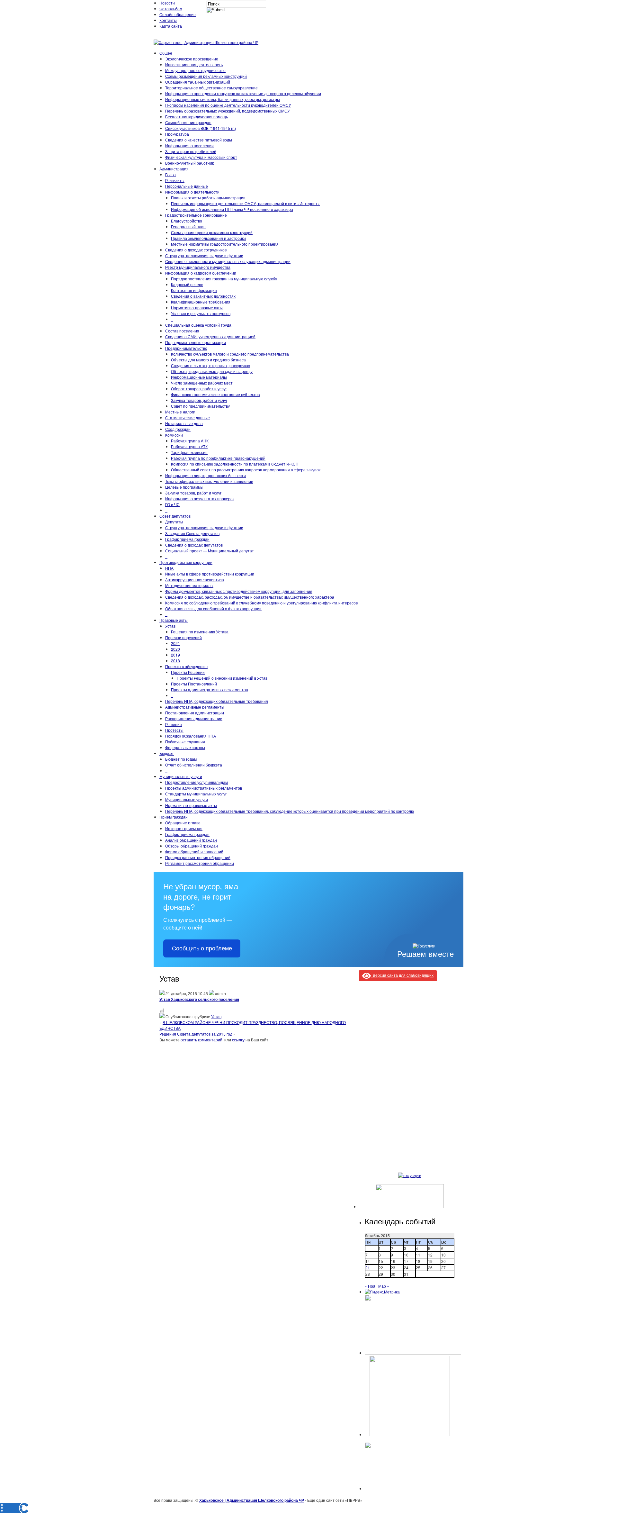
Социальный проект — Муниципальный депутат (209, 550)
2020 (175, 649)
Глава (170, 174)
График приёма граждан (187, 539)
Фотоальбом (170, 8)
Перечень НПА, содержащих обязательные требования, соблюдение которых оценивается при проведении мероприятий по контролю (289, 811)
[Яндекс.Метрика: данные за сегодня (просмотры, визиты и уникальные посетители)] (382, 1292)
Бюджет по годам (181, 759)
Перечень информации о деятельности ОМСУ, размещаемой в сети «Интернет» (245, 203)
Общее (165, 53)
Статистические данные (187, 417)
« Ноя (370, 1286)
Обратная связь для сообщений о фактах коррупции (213, 608)
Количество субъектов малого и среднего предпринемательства (230, 354)
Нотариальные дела (184, 423)
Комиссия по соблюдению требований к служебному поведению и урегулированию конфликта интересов (261, 602)
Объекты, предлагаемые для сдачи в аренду (212, 371)
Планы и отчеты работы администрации (208, 197)
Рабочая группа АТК (189, 446)
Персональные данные (186, 186)
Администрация (174, 168)
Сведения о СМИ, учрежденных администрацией (210, 336)
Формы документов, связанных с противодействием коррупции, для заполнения (238, 591)
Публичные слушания (185, 741)
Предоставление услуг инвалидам (196, 782)
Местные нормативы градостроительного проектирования (225, 244)
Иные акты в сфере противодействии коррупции (209, 573)
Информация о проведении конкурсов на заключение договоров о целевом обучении (243, 93)
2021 (175, 643)
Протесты (174, 730)
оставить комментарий (201, 1039)
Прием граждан (173, 817)
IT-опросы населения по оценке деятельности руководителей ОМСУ (228, 105)
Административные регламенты (194, 707)
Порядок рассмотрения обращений (197, 857)
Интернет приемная (183, 828)
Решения (173, 724)
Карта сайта (170, 26)
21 (367, 1267)
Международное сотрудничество (195, 70)
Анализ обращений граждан (191, 840)
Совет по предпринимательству (200, 406)
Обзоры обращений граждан (191, 845)
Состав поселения (182, 330)
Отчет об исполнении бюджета (193, 764)
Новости (167, 2)
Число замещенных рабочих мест (202, 382)
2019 (175, 654)
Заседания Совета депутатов (192, 533)
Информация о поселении (189, 145)
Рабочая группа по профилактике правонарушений (218, 458)
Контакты (168, 20)
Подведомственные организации (195, 342)
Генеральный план (188, 226)
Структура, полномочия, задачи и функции (204, 255)
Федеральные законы (185, 747)
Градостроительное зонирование (196, 215)
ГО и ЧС (172, 504)
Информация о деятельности (192, 192)
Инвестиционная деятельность (194, 64)
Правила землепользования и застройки (208, 238)
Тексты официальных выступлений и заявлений (209, 481)
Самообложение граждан (188, 122)
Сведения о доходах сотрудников (196, 249)
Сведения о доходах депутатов (194, 545)
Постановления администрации (194, 712)
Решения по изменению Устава (199, 631)
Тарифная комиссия (189, 452)
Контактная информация (194, 290)
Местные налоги (180, 411)
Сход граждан (178, 429)
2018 (175, 660)
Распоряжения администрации (193, 718)
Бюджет (166, 753)
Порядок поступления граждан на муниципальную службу (224, 278)
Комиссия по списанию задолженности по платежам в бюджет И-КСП (235, 464)
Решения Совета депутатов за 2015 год (195, 1034)
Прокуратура (177, 134)
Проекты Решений (188, 672)
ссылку (238, 1039)
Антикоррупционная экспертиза (194, 579)
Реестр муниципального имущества (197, 267)
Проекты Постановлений (194, 683)
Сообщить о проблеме (202, 948)
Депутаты (174, 521)
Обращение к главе (183, 822)
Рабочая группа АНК (190, 440)
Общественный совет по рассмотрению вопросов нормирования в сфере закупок (245, 469)
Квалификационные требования (200, 301)
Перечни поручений (183, 637)
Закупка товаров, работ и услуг (199, 400)
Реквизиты (174, 180)
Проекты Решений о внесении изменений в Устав (222, 678)
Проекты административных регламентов (209, 689)
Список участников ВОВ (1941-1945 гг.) (200, 128)
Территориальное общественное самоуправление (211, 87)
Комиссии (174, 435)
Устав (170, 626)
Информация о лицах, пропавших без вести (205, 475)
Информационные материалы (199, 377)
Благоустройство (186, 220)
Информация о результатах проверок (199, 498)
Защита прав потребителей (190, 151)
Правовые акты (173, 620)
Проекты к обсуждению (186, 666)
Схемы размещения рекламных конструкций (206, 76)
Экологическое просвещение (191, 58)
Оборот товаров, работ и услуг (199, 388)
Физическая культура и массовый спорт (201, 157)
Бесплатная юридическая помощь (196, 116)
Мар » (383, 1286)
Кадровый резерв (187, 284)
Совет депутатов (175, 516)
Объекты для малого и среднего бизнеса (208, 359)
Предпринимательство (186, 348)
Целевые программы (184, 487)
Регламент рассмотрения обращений (199, 863)
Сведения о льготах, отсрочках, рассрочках (210, 365)
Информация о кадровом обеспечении (200, 273)
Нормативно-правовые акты (197, 307)
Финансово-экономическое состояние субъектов (215, 394)
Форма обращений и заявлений (194, 851)
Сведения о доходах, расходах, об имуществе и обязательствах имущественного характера (249, 597)
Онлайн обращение (177, 14)
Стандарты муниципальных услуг (196, 793)
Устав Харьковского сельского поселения (199, 999)
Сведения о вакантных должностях (203, 296)
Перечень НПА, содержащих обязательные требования (216, 701)
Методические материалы (189, 585)
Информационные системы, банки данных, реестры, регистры (222, 99)
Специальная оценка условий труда (198, 325)
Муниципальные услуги (180, 776)
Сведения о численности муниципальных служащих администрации (228, 261)
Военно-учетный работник (189, 163)
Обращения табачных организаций (197, 82)
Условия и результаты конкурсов (200, 313)
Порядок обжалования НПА (190, 736)
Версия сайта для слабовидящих (402, 975)
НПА (169, 568)
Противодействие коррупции (185, 562)
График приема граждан (187, 834)
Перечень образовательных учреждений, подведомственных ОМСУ (227, 110)
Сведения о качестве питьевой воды (198, 139)
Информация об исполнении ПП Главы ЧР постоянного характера (232, 209)
